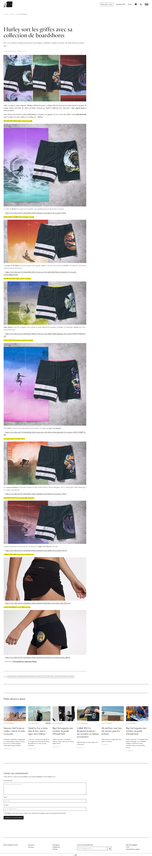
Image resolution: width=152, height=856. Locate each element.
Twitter (55, 849)
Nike (71, 676)
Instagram (56, 845)
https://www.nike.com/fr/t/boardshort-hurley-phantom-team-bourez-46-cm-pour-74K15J (35, 213)
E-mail (6, 805)
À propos (31, 845)
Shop (130, 4)
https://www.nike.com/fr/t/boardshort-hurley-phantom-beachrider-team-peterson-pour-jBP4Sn (37, 657)
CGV (127, 847)
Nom (5, 797)
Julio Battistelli (49, 676)
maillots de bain (62, 676)
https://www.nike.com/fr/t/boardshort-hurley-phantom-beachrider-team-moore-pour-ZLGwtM (37, 603)
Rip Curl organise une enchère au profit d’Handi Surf (63, 731)
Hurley (39, 676)
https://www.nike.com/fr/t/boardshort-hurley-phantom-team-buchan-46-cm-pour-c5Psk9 (35, 494)
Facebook (56, 847)
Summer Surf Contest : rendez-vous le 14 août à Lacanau (14, 731)
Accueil (6, 14)
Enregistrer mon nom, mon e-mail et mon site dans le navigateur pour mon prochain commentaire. (35, 813)
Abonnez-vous (106, 4)
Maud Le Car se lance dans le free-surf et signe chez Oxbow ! (38, 731)
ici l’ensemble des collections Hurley (25, 661)
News (13, 14)
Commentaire (8, 780)
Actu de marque (22, 14)
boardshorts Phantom (26, 676)
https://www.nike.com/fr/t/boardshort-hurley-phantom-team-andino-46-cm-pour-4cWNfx (36, 550)
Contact (31, 847)
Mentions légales (131, 845)
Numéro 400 (120, 4)
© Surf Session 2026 (11, 845)
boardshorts (12, 676)
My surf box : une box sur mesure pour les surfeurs (112, 731)
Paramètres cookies (133, 849)
